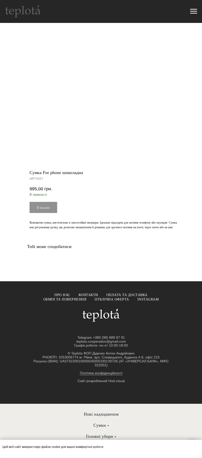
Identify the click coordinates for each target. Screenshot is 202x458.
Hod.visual (116, 381)
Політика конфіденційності (101, 373)
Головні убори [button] (99, 436)
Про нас (62, 295)
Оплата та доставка (127, 295)
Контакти (88, 295)
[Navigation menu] (193, 11)
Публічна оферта (112, 299)
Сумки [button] (99, 425)
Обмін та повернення (64, 299)
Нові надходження (101, 414)
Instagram (148, 299)
